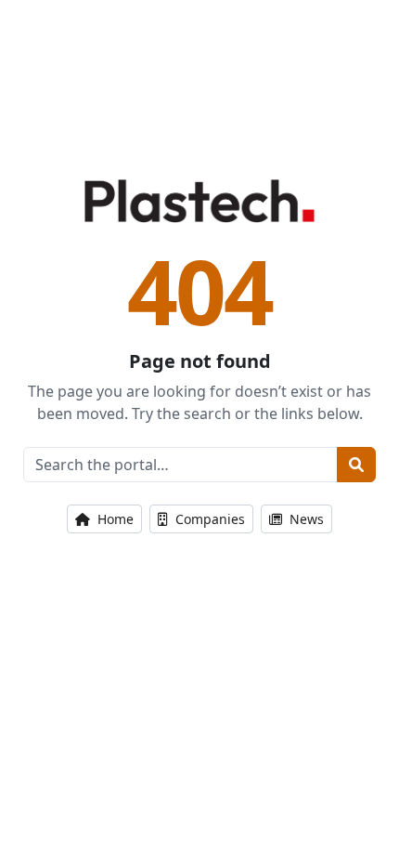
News (305, 519)
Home (114, 519)
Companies (208, 519)
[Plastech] (199, 200)
